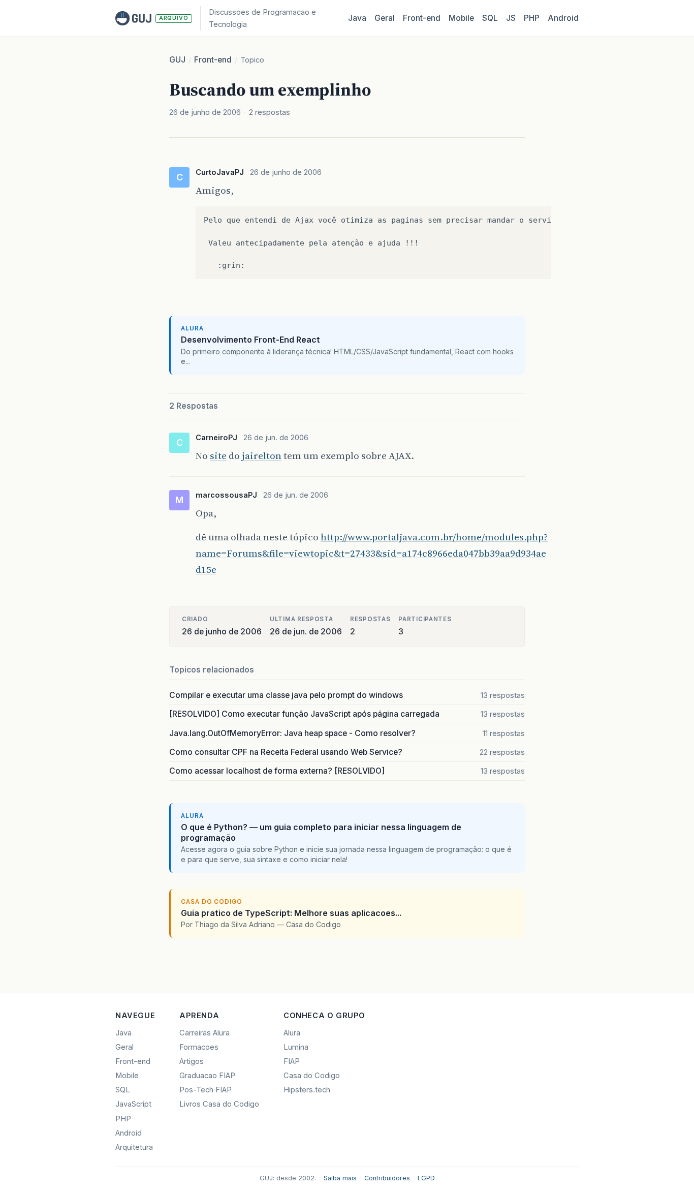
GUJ (177, 60)
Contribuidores (387, 1178)
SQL (490, 18)
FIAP (291, 1061)
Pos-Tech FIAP (205, 1089)
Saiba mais (340, 1178)
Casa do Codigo (311, 1075)
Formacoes (198, 1047)
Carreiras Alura (204, 1032)
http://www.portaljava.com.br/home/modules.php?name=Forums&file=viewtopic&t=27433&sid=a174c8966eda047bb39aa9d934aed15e (372, 552)
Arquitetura (134, 1147)
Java (357, 18)
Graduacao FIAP (207, 1075)
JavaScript (133, 1104)
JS (511, 18)
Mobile (461, 18)
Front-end (213, 60)
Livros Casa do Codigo (219, 1104)
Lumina (295, 1047)
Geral (384, 18)
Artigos (191, 1061)
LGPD (426, 1178)
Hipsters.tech (306, 1089)
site (218, 455)
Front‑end (421, 18)
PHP (532, 18)
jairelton (261, 455)
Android (563, 18)
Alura (291, 1032)
